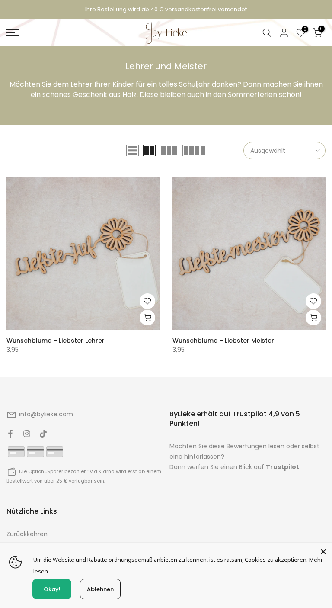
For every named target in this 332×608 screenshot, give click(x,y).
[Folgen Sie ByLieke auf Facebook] (10, 433)
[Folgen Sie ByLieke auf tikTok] (43, 433)
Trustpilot (282, 467)
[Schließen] (323, 551)
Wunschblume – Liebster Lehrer (55, 340)
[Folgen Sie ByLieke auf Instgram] (27, 433)
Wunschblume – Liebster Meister (223, 340)
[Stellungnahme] (166, 9)
